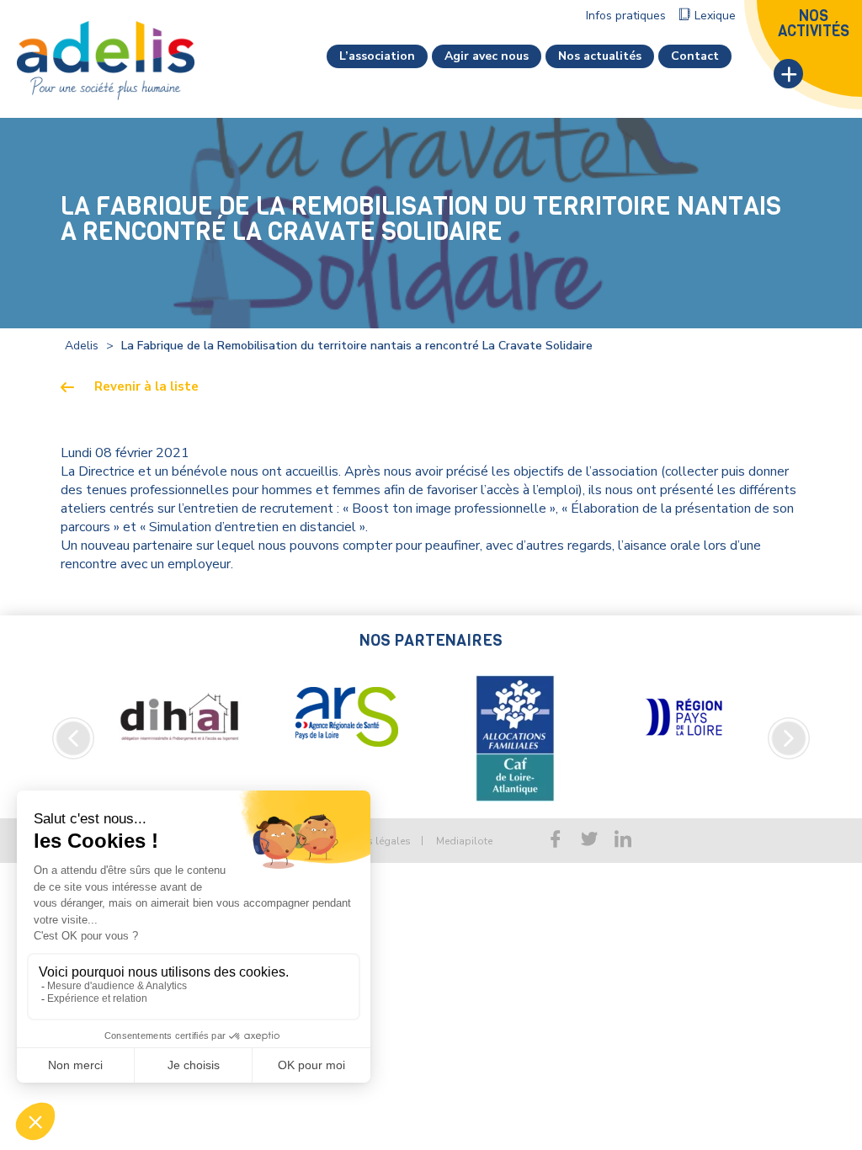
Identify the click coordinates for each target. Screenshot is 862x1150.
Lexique (715, 16)
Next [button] (789, 738)
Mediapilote (464, 841)
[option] (178, 717)
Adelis (81, 346)
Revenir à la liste (146, 387)
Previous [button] (73, 738)
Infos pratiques (626, 16)
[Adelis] (105, 60)
